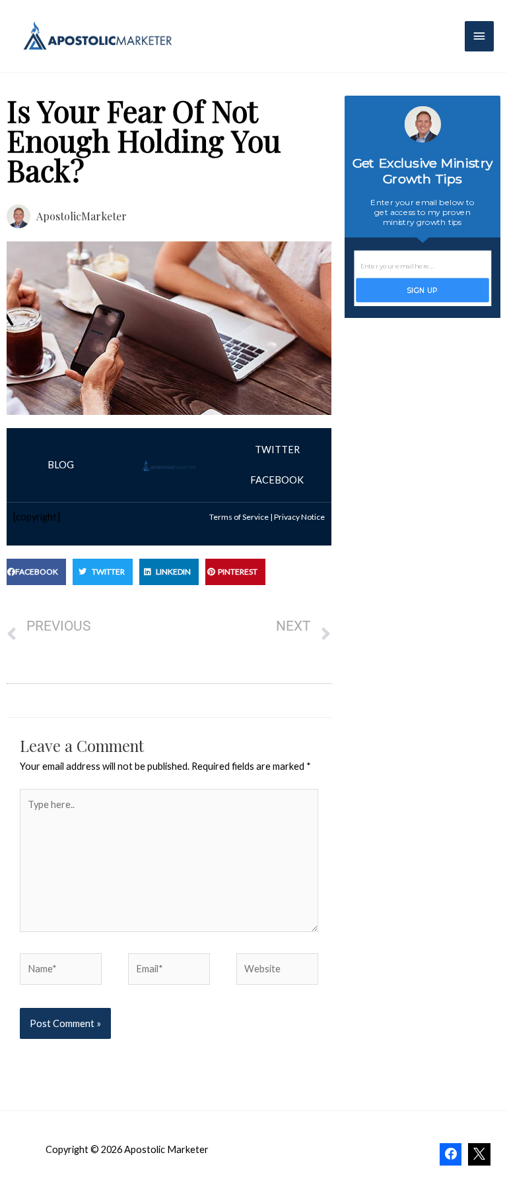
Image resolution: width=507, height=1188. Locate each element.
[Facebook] (450, 1154)
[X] (479, 1154)
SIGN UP (422, 290)
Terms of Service (239, 517)
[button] (36, 572)
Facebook (277, 479)
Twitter (277, 449)
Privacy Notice (299, 517)
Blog (61, 464)
